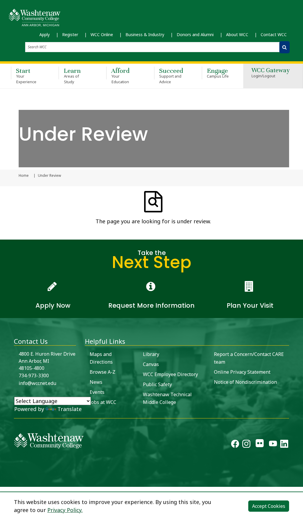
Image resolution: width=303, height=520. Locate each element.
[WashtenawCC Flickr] (259, 445)
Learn (72, 75)
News (96, 382)
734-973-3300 (34, 375)
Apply (44, 34)
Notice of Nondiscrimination (245, 382)
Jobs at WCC (103, 402)
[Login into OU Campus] (3, 481)
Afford (120, 75)
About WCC (237, 34)
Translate (69, 409)
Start (26, 75)
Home (24, 175)
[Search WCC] (284, 47)
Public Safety (157, 384)
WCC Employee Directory (170, 374)
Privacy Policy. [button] (65, 509)
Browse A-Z (102, 372)
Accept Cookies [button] (268, 506)
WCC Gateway (271, 73)
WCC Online (102, 34)
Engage (218, 73)
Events (97, 392)
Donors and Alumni (195, 34)
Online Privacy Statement (242, 372)
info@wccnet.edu (37, 383)
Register (70, 34)
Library (151, 354)
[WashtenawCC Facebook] (235, 445)
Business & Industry (144, 34)
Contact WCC (274, 34)
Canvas (151, 364)
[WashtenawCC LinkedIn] (284, 445)
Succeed (171, 75)
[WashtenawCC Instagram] (246, 445)
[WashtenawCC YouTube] (273, 445)
